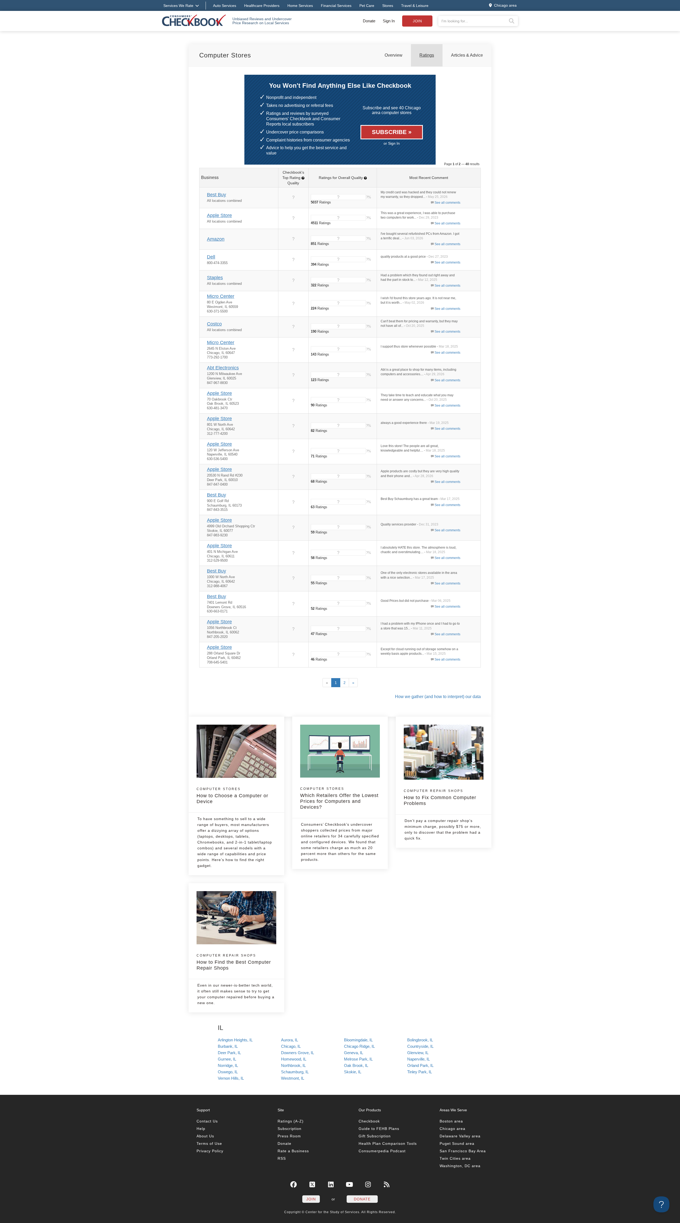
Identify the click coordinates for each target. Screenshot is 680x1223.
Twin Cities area (455, 1158)
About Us (205, 1136)
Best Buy (216, 194)
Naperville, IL (418, 1059)
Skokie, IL (352, 1072)
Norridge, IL (228, 1065)
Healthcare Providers (261, 5)
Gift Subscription (375, 1136)
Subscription (289, 1128)
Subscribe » (391, 132)
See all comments (447, 202)
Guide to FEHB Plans (379, 1128)
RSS (282, 1158)
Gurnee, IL (227, 1059)
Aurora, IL (289, 1040)
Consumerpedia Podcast (382, 1151)
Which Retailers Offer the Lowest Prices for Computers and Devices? (339, 798)
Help (201, 1128)
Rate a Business (293, 1151)
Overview (393, 55)
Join (417, 21)
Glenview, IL (417, 1052)
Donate (369, 21)
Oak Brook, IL (356, 1065)
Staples (215, 277)
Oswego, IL (228, 1072)
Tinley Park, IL (419, 1072)
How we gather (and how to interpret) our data (438, 696)
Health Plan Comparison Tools (388, 1143)
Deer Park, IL (229, 1052)
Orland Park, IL (420, 1065)
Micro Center (220, 296)
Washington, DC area (460, 1166)
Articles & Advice (467, 55)
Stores (387, 5)
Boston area (451, 1121)
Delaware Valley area (460, 1136)
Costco (214, 324)
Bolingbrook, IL (420, 1040)
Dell (211, 257)
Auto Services (224, 5)
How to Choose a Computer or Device (232, 795)
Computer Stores (225, 55)
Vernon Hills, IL (231, 1078)
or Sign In (392, 143)
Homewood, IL (293, 1059)
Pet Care (366, 5)
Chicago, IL (291, 1046)
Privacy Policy (210, 1151)
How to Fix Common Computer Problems (440, 797)
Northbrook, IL (293, 1065)
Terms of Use (209, 1143)
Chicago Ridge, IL (359, 1046)
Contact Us (207, 1121)
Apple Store (219, 215)
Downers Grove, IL (297, 1052)
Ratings (426, 55)
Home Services (300, 5)
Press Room (289, 1136)
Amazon (215, 239)
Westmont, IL (292, 1078)
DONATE (362, 1199)
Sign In (389, 21)
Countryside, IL (420, 1046)
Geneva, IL (353, 1052)
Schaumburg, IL (295, 1072)
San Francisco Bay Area (463, 1151)
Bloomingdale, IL (358, 1040)
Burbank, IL (228, 1046)
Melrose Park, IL (358, 1059)
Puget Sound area (457, 1143)
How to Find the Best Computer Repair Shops (234, 962)
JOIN (311, 1199)
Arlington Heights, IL (235, 1040)
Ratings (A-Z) (291, 1121)
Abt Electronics (223, 367)
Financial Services (336, 5)
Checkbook (369, 1121)
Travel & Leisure (414, 5)
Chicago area (452, 1128)
